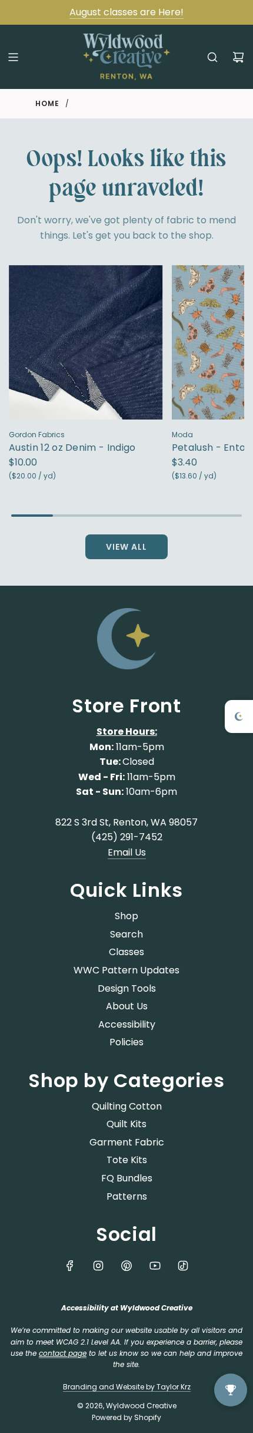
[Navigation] (13, 57)
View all (126, 547)
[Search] (212, 57)
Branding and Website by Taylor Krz (127, 1387)
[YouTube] (155, 1266)
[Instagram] (98, 1266)
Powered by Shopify (126, 1417)
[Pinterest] (126, 1266)
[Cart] (238, 57)
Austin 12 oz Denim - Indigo (72, 447)
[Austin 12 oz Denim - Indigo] (86, 342)
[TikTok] (183, 1266)
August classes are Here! (126, 12)
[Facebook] (70, 1266)
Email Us (127, 852)
